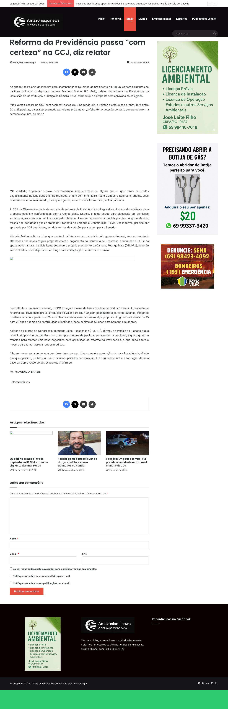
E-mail (14, 553)
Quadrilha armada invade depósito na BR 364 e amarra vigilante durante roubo (29, 462)
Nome (14, 538)
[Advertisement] (79, 155)
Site (84, 553)
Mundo (142, 18)
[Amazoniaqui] (36, 22)
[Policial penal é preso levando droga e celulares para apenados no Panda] (79, 443)
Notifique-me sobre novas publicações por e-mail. (41, 583)
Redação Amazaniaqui (24, 62)
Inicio (101, 18)
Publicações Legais (204, 18)
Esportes (181, 18)
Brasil (129, 18)
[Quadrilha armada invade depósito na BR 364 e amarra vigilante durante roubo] (31, 443)
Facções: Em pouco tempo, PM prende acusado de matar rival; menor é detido (126, 462)
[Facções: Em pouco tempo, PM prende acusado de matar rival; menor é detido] (127, 443)
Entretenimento (161, 18)
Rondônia (115, 18)
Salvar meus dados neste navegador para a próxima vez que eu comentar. (55, 568)
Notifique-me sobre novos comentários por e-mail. (42, 576)
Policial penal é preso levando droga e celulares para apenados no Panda (77, 462)
